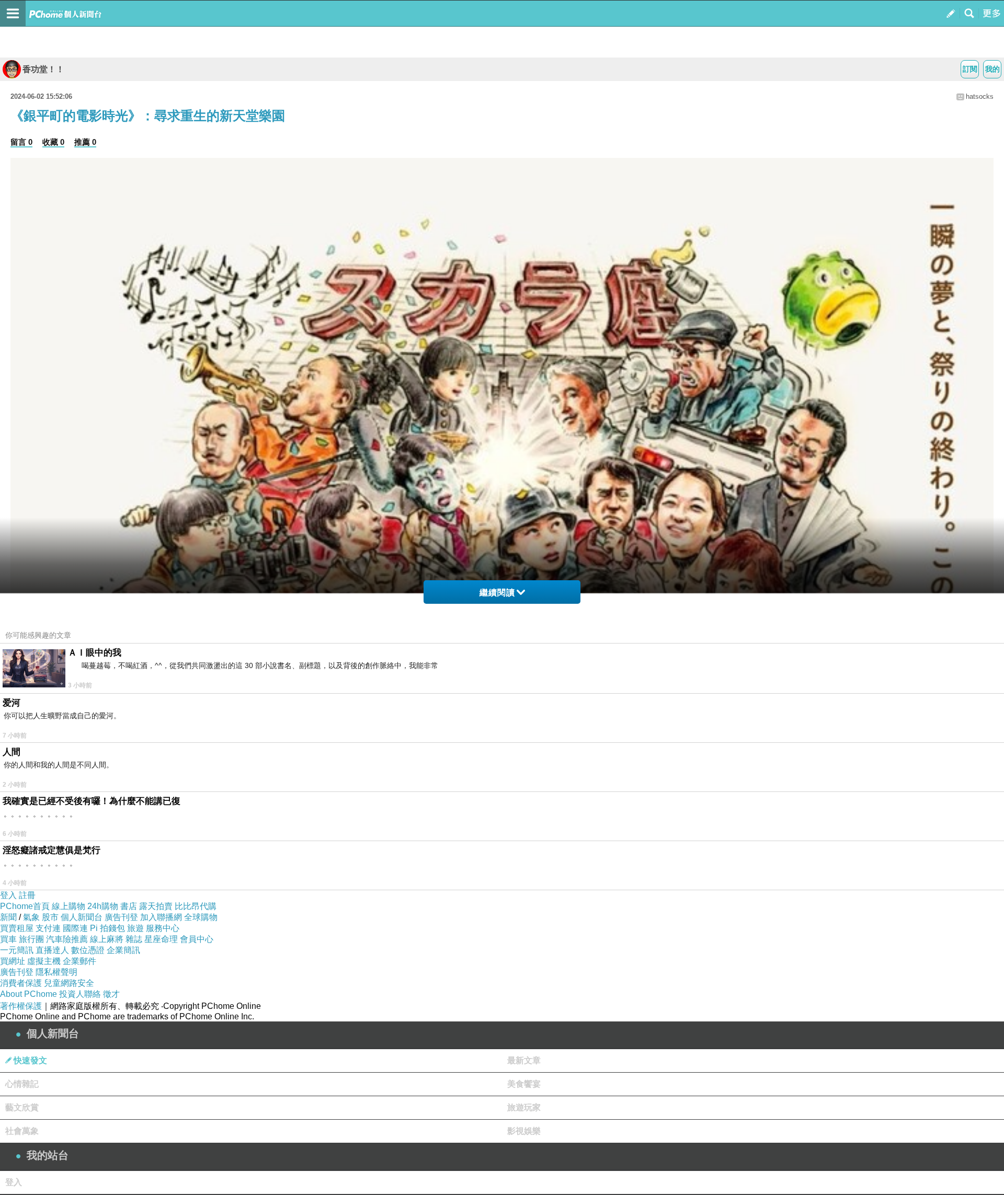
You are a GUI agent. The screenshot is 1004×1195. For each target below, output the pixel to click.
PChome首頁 (25, 906)
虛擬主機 (44, 961)
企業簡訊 (123, 950)
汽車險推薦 (67, 939)
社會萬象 (22, 1131)
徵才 (111, 994)
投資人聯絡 (80, 994)
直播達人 (52, 950)
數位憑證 (88, 950)
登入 (8, 895)
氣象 (31, 917)
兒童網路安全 (69, 983)
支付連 (48, 928)
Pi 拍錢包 (107, 928)
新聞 (8, 917)
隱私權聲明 (56, 972)
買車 (8, 939)
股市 (50, 917)
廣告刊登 (121, 917)
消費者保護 (21, 983)
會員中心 (196, 939)
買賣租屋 (16, 928)
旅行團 (31, 939)
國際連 (75, 928)
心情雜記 (22, 1083)
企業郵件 (79, 961)
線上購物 (68, 906)
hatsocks (980, 96)
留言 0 (21, 141)
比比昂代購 (195, 906)
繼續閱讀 (497, 592)
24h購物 (102, 906)
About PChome (28, 994)
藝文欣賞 (22, 1107)
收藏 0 (53, 141)
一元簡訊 (16, 950)
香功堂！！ (43, 69)
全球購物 (201, 917)
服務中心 (162, 928)
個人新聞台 (81, 917)
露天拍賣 (156, 906)
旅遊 (135, 928)
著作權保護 (21, 1006)
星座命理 (161, 939)
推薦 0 (85, 141)
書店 (128, 906)
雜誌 (134, 939)
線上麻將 (106, 939)
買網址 (12, 961)
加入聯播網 (161, 917)
